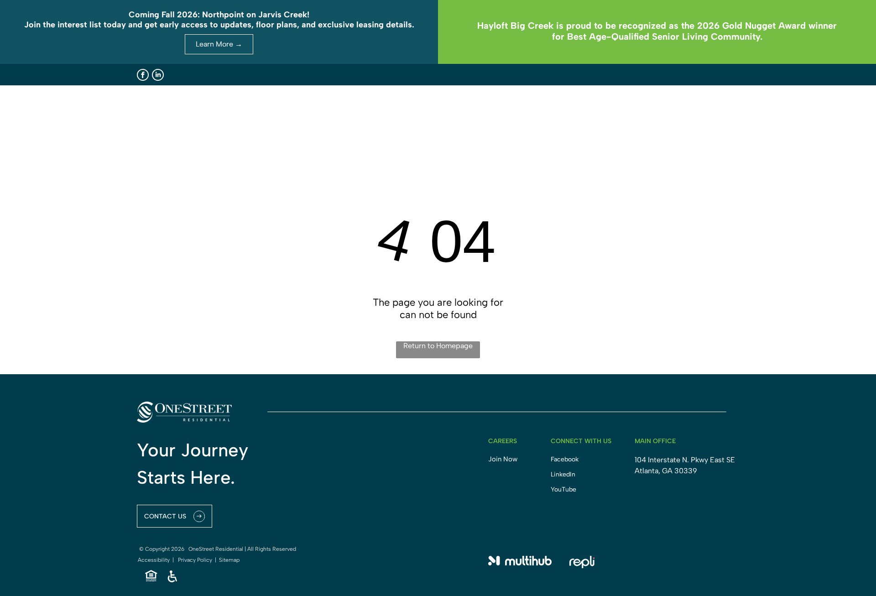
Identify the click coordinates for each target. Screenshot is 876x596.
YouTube (563, 489)
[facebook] (143, 75)
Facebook (565, 459)
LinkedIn (563, 474)
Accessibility (154, 560)
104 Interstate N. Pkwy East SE (685, 459)
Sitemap (229, 560)
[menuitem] (460, 116)
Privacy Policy (195, 560)
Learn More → (219, 44)
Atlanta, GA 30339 (666, 470)
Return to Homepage (438, 345)
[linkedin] (158, 75)
